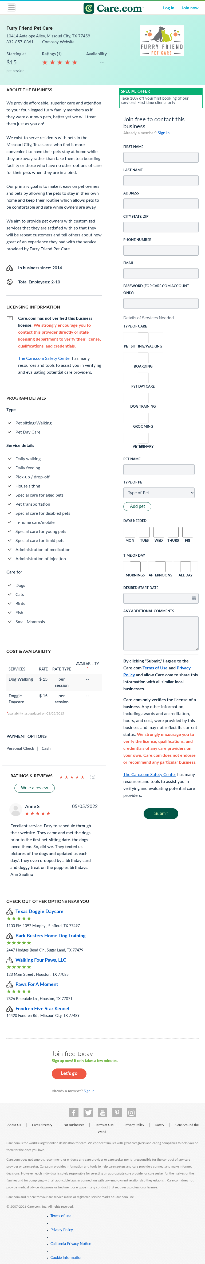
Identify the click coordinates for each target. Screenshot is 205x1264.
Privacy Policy (134, 1124)
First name (133, 147)
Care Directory (42, 1124)
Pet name (131, 459)
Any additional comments (148, 611)
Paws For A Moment (36, 984)
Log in (168, 8)
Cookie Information (66, 1258)
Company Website (58, 42)
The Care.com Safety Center (149, 775)
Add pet (137, 506)
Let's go (69, 1073)
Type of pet (133, 482)
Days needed (135, 521)
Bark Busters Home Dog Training (50, 936)
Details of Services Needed (148, 318)
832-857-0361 (20, 42)
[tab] (161, 318)
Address (131, 193)
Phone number (137, 240)
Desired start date (140, 588)
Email (128, 263)
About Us (14, 1124)
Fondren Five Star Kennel (42, 1008)
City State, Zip (135, 217)
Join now (190, 8)
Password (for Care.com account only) (156, 289)
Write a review (34, 788)
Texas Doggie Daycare (39, 911)
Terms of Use (155, 668)
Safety (159, 1124)
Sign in (163, 133)
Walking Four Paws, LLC (40, 960)
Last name (133, 170)
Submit (161, 813)
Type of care (135, 326)
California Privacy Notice (70, 1244)
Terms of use (60, 1216)
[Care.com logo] (106, 9)
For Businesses (74, 1124)
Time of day (134, 555)
